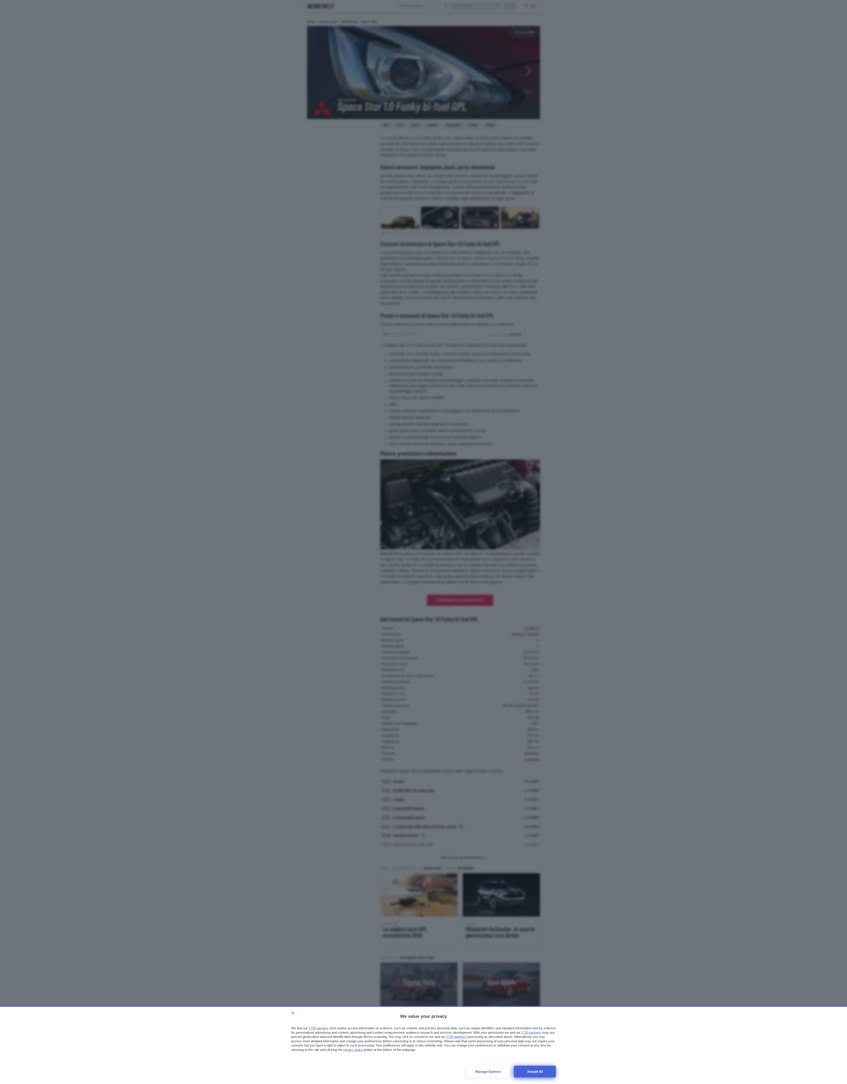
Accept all (535, 1071)
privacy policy (353, 1050)
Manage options (488, 1071)
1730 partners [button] (318, 1028)
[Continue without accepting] (293, 1013)
